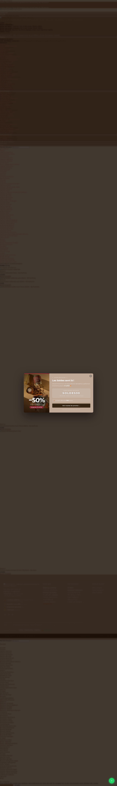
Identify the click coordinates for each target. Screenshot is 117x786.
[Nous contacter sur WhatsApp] (111, 780)
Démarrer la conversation (99, 775)
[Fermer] (90, 376)
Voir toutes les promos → (71, 405)
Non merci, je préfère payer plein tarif (71, 409)
